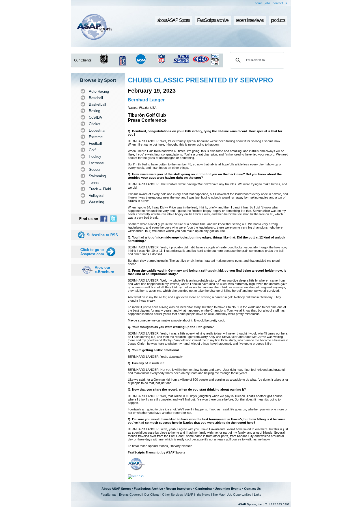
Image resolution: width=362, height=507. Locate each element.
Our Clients (152, 494)
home (258, 3)
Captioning (203, 488)
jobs (267, 3)
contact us (280, 3)
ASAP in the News (197, 494)
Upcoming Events (228, 488)
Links (257, 494)
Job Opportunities (239, 494)
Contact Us (252, 488)
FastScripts (109, 494)
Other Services (172, 494)
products (278, 20)
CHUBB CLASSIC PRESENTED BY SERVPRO (200, 80)
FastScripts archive (213, 20)
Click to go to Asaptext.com (92, 252)
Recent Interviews (179, 488)
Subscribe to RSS (102, 235)
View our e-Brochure (104, 269)
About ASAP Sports (116, 488)
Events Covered (130, 494)
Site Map (219, 494)
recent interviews (250, 20)
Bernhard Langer (146, 99)
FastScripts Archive (148, 488)
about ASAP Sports (173, 20)
